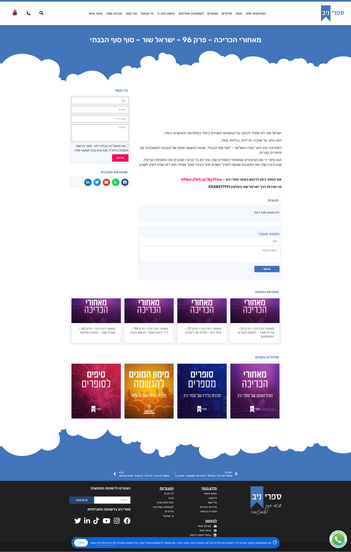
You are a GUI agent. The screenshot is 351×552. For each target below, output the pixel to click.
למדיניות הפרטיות (107, 543)
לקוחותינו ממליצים (191, 13)
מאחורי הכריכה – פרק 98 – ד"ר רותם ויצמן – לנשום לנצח (149, 331)
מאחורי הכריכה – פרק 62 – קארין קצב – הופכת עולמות (97, 331)
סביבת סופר (114, 13)
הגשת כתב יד (166, 13)
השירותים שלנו (256, 13)
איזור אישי (95, 13)
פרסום (266, 269)
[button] (125, 182)
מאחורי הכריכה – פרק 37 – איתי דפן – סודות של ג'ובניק (203, 331)
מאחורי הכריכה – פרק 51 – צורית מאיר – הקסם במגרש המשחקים (256, 332)
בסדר (81, 542)
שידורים (227, 13)
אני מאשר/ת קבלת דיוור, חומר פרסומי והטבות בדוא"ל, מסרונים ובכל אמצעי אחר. (101, 148)
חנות (239, 13)
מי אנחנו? (147, 13)
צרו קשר (131, 13)
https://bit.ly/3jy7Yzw (201, 179)
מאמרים (212, 13)
